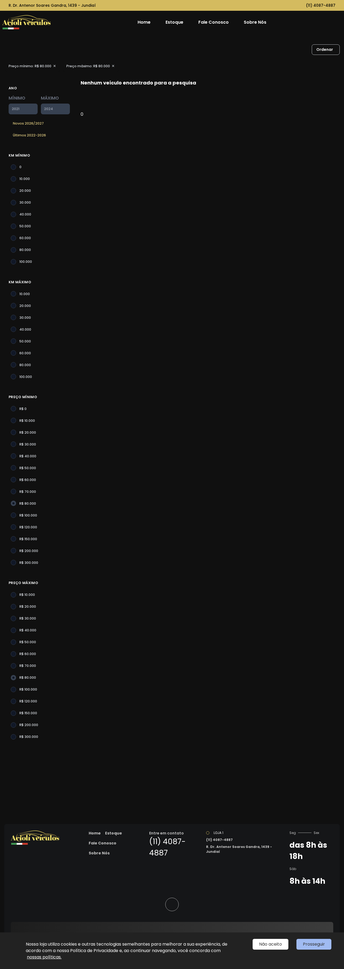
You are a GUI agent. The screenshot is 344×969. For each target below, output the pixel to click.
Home (144, 22)
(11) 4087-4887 (320, 5)
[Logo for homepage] (35, 22)
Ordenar (324, 49)
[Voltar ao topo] (172, 904)
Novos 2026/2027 (28, 123)
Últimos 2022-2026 (29, 135)
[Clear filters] (54, 66)
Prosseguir (314, 944)
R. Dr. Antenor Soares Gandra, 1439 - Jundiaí (52, 5)
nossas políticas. (44, 957)
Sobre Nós (255, 22)
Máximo (50, 98)
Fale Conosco (213, 22)
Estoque (174, 22)
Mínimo (17, 98)
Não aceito (270, 944)
